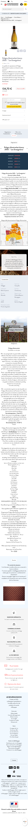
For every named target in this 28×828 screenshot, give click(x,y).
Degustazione (8, 132)
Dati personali (14, 722)
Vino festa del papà (14, 737)
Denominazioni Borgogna (14, 748)
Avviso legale (14, 718)
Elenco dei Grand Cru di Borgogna (14, 745)
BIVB (15, 551)
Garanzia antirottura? (6, 115)
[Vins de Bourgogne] (11, 4)
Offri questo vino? (5, 119)
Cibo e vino (18, 132)
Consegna (4, 111)
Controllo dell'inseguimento (14, 715)
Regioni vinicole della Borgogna (14, 746)
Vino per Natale (14, 735)
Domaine (14, 135)
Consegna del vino (14, 728)
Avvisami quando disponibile (14, 106)
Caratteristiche (6, 134)
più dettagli (5, 83)
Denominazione (18, 134)
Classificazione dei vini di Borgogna (14, 743)
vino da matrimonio (14, 732)
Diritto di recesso (14, 717)
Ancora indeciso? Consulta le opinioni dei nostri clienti (14, 688)
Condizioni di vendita (14, 720)
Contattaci (14, 760)
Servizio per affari (14, 730)
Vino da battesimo (14, 733)
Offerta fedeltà (14, 713)
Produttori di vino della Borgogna (14, 750)
